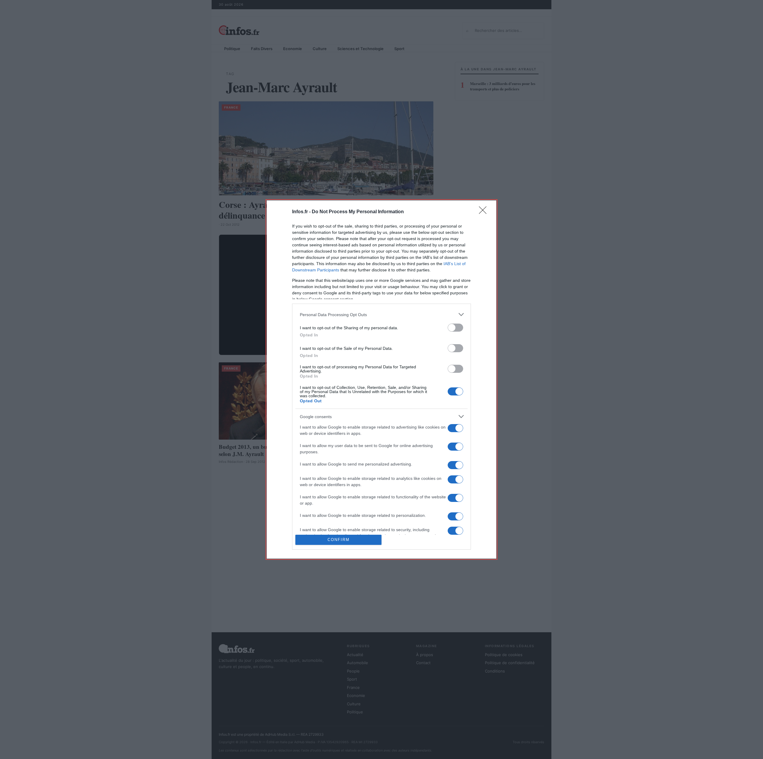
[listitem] (381, 314)
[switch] (455, 328)
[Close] (484, 212)
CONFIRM (339, 539)
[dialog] (381, 379)
